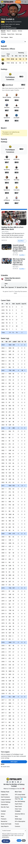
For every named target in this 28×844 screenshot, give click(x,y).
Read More (21, 241)
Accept (19, 840)
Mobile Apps (18, 819)
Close (23, 840)
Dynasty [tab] (14, 31)
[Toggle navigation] (25, 1)
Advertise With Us (20, 814)
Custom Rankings (5, 802)
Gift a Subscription (20, 821)
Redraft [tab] (3, 31)
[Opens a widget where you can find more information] (6, 841)
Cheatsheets (4, 804)
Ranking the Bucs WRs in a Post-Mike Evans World (13, 228)
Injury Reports (5, 826)
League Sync (4, 794)
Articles (3, 814)
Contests (17, 826)
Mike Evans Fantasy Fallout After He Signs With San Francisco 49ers (19, 262)
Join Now (18, 2)
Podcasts (3, 819)
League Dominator (6, 799)
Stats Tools (18, 809)
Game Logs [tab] (19, 34)
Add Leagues (14, 761)
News (2, 816)
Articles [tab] (20, 31)
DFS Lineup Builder (20, 794)
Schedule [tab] (3, 34)
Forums (17, 824)
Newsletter (4, 821)
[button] (25, 41)
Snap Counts (18, 806)
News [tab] (11, 37)
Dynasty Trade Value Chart (21, 798)
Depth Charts (18, 804)
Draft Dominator (5, 797)
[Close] (25, 830)
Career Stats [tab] (10, 34)
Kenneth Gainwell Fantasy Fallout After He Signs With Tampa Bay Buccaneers (19, 248)
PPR (3, 41)
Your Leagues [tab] (4, 37)
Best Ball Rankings (20, 801)
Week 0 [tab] (9, 31)
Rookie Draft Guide (6, 824)
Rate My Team (5, 807)
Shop (16, 816)
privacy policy (5, 837)
